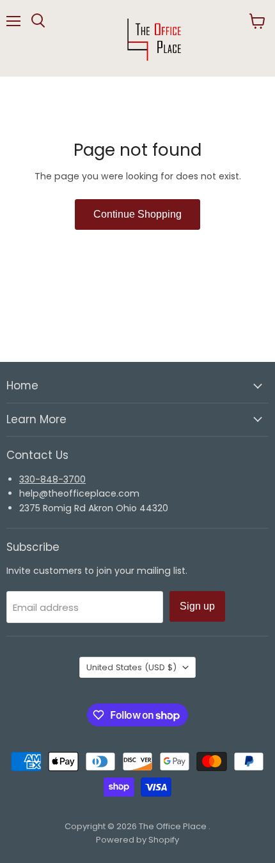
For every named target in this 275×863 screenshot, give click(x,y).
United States (131, 667)
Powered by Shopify (137, 840)
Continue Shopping (137, 214)
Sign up (197, 606)
